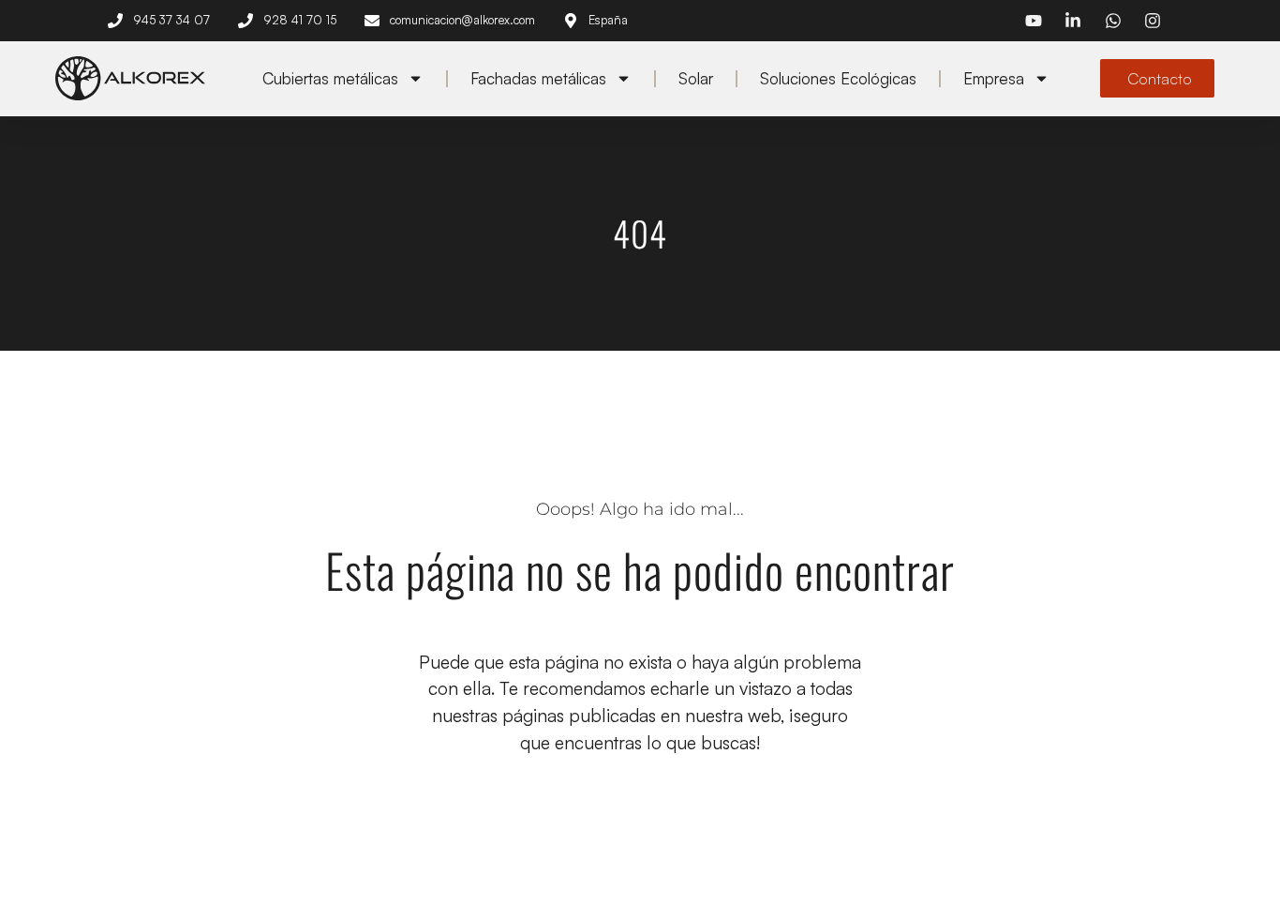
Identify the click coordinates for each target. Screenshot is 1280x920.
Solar (695, 78)
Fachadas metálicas (538, 78)
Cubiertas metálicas (330, 78)
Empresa (993, 78)
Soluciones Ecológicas (838, 78)
